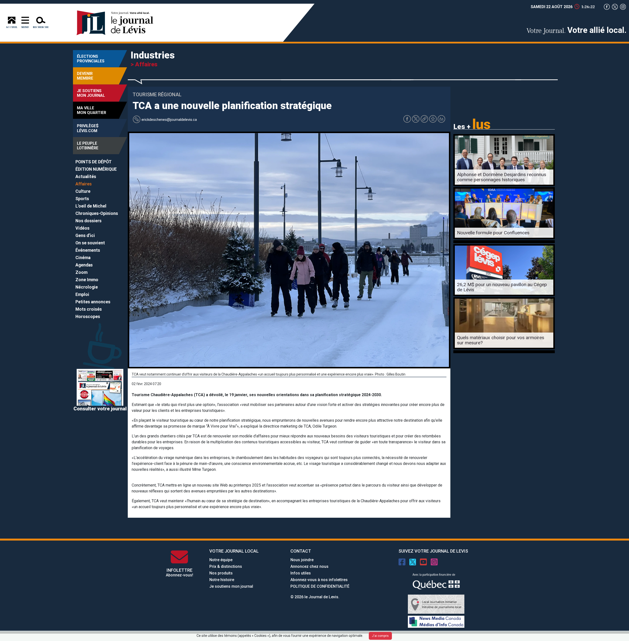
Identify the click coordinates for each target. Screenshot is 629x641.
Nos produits (221, 573)
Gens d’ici (85, 235)
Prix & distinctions (225, 566)
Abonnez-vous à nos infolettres (319, 579)
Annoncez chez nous (309, 566)
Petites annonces (92, 301)
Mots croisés (88, 309)
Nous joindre (302, 559)
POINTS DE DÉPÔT (93, 161)
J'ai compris (380, 636)
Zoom (81, 272)
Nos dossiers (88, 220)
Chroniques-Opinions (96, 213)
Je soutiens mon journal (231, 586)
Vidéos (82, 228)
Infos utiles (300, 573)
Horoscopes (87, 316)
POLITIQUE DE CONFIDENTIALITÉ (319, 586)
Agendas (84, 265)
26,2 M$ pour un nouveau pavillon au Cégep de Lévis (502, 287)
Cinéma (82, 257)
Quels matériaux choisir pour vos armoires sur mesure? (500, 340)
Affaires (83, 183)
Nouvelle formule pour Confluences (493, 233)
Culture (82, 191)
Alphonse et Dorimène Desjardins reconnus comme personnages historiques (501, 177)
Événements (87, 250)
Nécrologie (86, 287)
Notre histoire (221, 579)
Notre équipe (220, 559)
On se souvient (90, 242)
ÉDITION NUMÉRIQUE (96, 169)
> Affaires (144, 64)
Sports (82, 198)
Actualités (85, 176)
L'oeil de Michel (90, 206)
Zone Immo (86, 279)
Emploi (82, 294)
